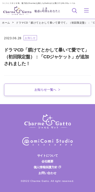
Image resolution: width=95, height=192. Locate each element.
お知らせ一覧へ (45, 89)
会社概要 (47, 161)
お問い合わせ (47, 173)
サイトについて (47, 155)
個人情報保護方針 (45, 167)
